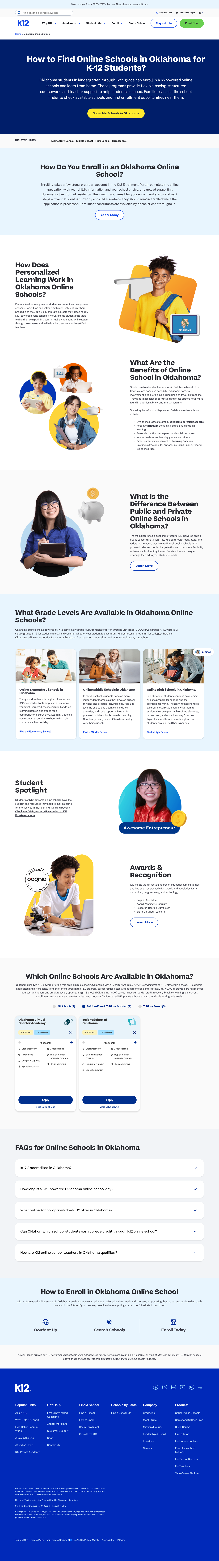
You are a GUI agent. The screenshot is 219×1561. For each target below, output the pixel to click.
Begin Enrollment (89, 1427)
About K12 (21, 1412)
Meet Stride (149, 1419)
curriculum (151, 425)
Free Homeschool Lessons (185, 1450)
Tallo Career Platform (187, 1473)
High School (102, 140)
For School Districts (186, 1459)
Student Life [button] (94, 23)
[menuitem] (62, 141)
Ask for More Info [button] (57, 1423)
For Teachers (182, 1466)
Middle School (84, 140)
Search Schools (109, 1330)
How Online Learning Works (27, 1428)
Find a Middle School (95, 732)
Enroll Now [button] (191, 23)
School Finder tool (92, 1358)
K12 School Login (187, 13)
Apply (45, 1100)
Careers (147, 1448)
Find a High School (157, 732)
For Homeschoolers (186, 1441)
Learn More (144, 566)
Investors (148, 1441)
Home (18, 34)
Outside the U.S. (88, 1434)
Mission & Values (152, 1427)
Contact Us (53, 1445)
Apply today (110, 215)
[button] (201, 13)
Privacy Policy (37, 1540)
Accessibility (108, 1540)
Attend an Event (24, 1445)
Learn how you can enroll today (132, 4)
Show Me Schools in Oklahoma (116, 113)
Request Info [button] (164, 23)
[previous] (19, 1042)
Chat (50, 1437)
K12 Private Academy (27, 1452)
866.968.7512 (165, 13)
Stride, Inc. (149, 1412)
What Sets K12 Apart (27, 1419)
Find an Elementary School (35, 731)
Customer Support (57, 1430)
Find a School (137, 23)
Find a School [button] (119, 1412)
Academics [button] (69, 23)
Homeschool (119, 140)
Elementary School (62, 140)
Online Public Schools (187, 1412)
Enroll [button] (115, 23)
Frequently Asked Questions (57, 1414)
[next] (71, 1042)
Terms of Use (21, 1540)
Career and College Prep (189, 1419)
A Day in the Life (24, 1437)
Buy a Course (182, 1427)
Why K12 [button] (47, 23)
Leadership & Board (154, 1434)
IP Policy (121, 1540)
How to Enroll (87, 1419)
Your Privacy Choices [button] (57, 1540)
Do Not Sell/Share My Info (86, 1540)
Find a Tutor (182, 1434)
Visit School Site (45, 1106)
